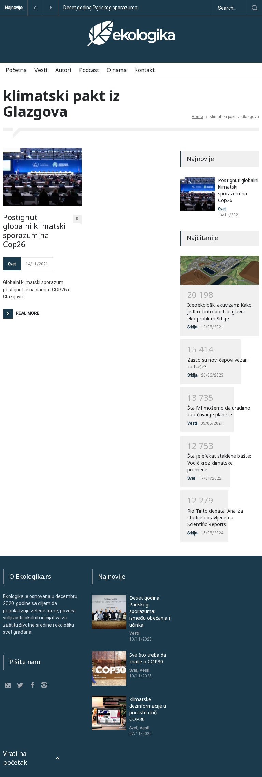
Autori (63, 70)
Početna (16, 70)
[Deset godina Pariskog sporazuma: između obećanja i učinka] (109, 612)
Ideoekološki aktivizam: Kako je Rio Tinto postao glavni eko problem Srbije (219, 311)
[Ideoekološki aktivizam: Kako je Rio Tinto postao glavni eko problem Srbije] (219, 270)
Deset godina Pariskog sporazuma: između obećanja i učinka (101, 8)
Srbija (192, 327)
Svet (12, 264)
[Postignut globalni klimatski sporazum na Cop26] (42, 177)
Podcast (89, 70)
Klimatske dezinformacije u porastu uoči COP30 (147, 709)
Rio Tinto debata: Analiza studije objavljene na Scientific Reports (215, 517)
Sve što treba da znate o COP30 (147, 658)
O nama (117, 70)
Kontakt (144, 70)
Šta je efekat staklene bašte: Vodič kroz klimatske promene (219, 462)
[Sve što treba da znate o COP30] (109, 668)
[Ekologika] (131, 36)
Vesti (40, 70)
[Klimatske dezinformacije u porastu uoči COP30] (109, 713)
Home (197, 116)
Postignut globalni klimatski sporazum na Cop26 (34, 230)
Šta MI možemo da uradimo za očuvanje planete (218, 411)
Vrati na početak (15, 757)
